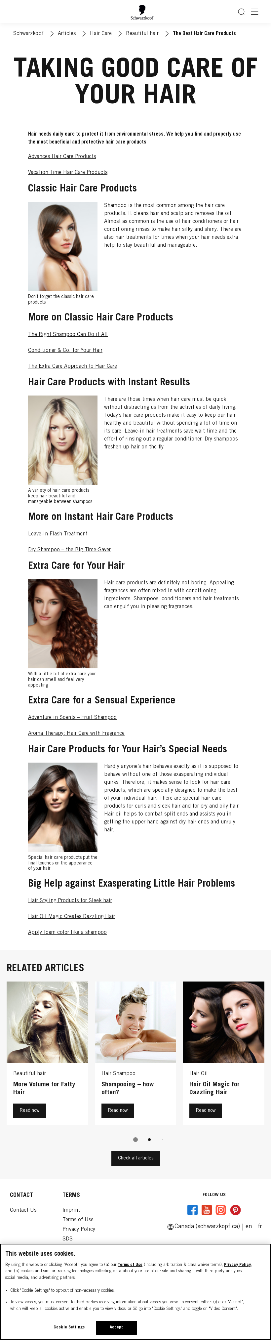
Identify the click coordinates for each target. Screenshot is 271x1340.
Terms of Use (130, 1265)
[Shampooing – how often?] (135, 1055)
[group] (135, 1066)
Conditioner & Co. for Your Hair (65, 350)
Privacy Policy (237, 1265)
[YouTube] (206, 1210)
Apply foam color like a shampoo (67, 932)
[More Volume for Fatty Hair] (47, 1055)
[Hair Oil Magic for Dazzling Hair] (223, 1055)
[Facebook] (192, 1210)
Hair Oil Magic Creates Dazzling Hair (71, 916)
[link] (260, 1227)
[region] (135, 1292)
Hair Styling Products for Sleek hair (70, 900)
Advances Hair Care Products (62, 156)
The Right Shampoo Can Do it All (68, 334)
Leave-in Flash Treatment (58, 534)
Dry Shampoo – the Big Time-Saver (69, 550)
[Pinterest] (235, 1210)
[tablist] (135, 1139)
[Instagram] (220, 1210)
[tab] (135, 1139)
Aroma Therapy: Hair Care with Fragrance (76, 733)
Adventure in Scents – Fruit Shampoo (72, 717)
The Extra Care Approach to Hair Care (72, 366)
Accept (116, 1327)
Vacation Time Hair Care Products (67, 172)
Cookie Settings (69, 1327)
